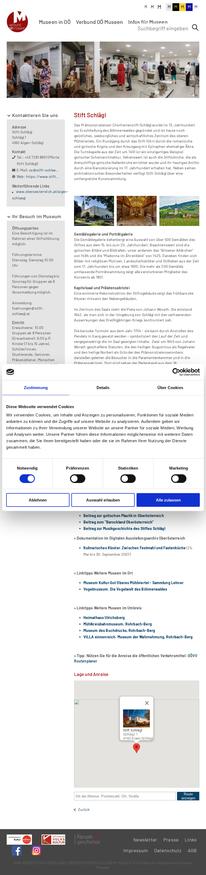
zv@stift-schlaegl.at (46, 170)
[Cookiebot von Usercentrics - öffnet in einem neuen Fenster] (176, 372)
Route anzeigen (188, 796)
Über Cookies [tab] (170, 387)
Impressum (135, 850)
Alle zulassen (168, 500)
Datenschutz (168, 850)
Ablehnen (38, 500)
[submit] (195, 28)
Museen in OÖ (55, 22)
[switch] (77, 478)
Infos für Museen (147, 22)
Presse (171, 840)
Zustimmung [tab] (36, 387)
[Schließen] (147, 703)
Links (191, 840)
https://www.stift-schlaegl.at (50, 176)
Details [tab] (103, 387)
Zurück (84, 809)
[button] (136, 748)
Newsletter (145, 840)
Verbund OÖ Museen (99, 22)
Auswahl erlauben (103, 500)
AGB (192, 850)
